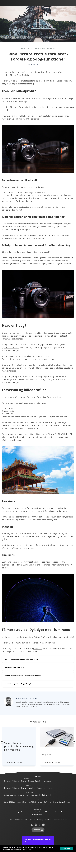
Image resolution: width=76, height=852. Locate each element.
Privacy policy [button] (26, 849)
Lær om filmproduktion (18, 812)
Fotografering (33, 64)
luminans (52, 643)
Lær (29, 48)
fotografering (27, 84)
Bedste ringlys (47, 795)
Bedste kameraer (10, 795)
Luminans (6, 562)
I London (31, 788)
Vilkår (11, 819)
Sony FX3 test (22, 802)
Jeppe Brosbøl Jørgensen (27, 698)
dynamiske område (10, 347)
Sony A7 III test (64, 802)
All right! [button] (67, 848)
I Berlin (49, 788)
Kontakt (48, 820)
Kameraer (7, 781)
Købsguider (28, 792)
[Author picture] (8, 701)
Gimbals (31, 781)
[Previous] (2, 741)
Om (26, 819)
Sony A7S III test (10, 802)
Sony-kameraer (34, 98)
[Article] (19, 731)
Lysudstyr (47, 781)
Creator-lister (60, 812)
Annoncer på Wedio (60, 820)
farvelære (37, 648)
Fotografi (36, 48)
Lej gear (28, 785)
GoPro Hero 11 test (51, 802)
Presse (32, 820)
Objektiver (16, 781)
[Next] (74, 741)
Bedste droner (23, 795)
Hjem (23, 48)
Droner (24, 781)
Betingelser (19, 819)
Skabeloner (49, 812)
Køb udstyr (28, 778)
